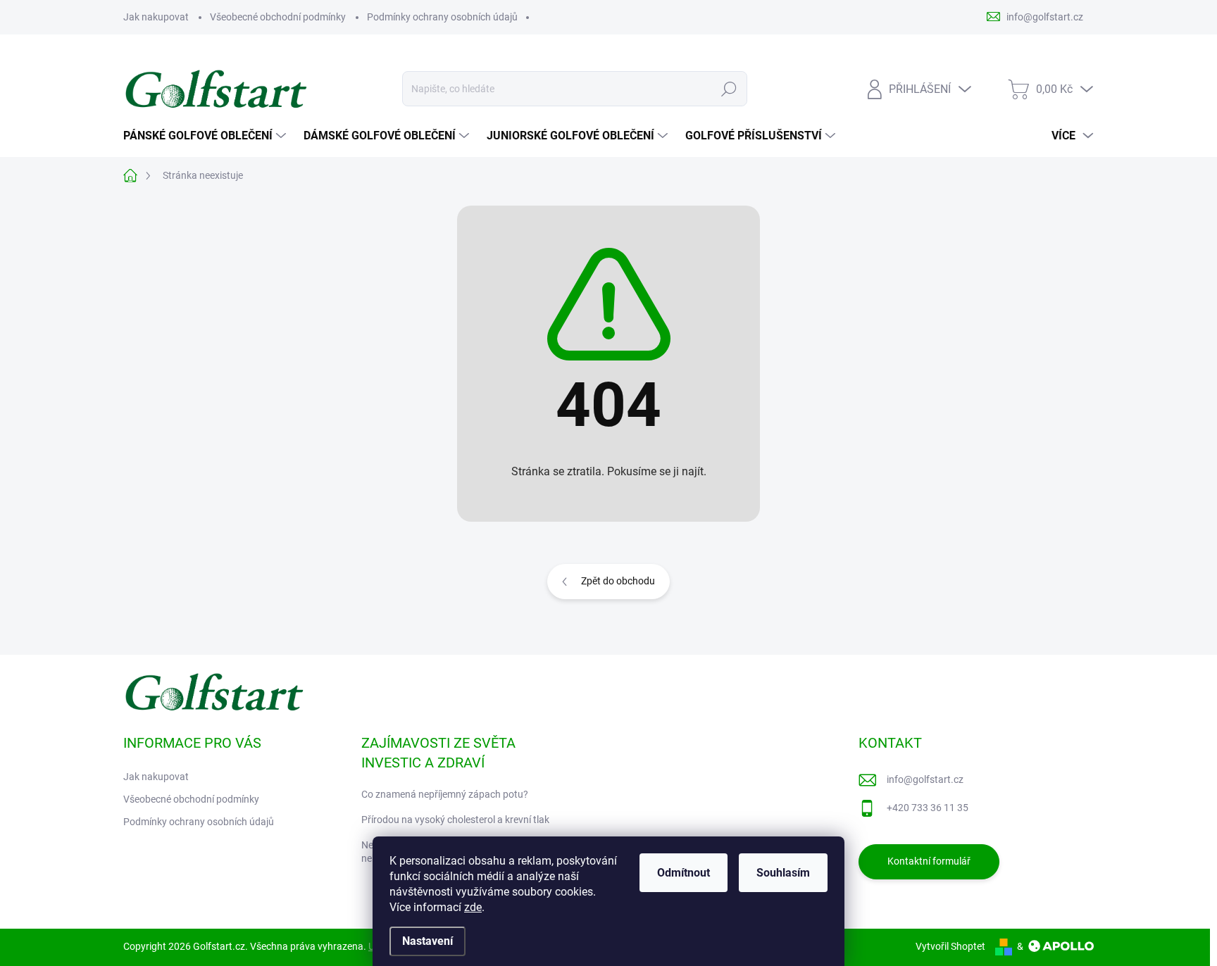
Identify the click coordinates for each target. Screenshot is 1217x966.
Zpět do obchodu (618, 580)
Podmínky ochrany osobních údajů (442, 17)
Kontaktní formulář (929, 861)
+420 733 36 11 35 (927, 807)
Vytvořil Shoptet (950, 946)
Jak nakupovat (156, 17)
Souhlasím (783, 872)
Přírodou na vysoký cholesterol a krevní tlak (455, 819)
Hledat (728, 88)
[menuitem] (206, 136)
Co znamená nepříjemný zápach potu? (444, 794)
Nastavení (427, 941)
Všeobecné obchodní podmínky (278, 17)
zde (473, 907)
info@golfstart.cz (925, 779)
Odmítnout (683, 872)
